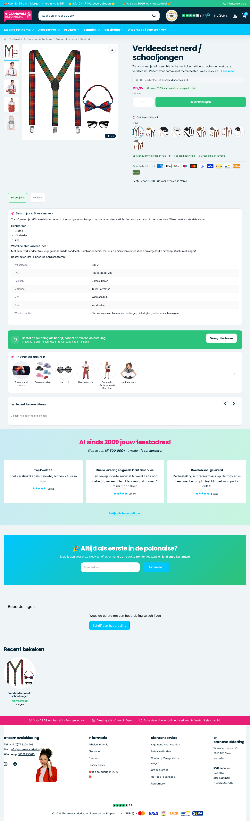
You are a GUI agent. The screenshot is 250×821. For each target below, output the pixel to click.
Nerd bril (85, 39)
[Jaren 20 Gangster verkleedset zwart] (163, 132)
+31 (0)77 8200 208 (21, 744)
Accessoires (47, 30)
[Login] (235, 15)
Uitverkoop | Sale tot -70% (147, 30)
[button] (149, 102)
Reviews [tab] (37, 197)
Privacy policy (96, 764)
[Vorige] (225, 403)
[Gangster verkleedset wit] (176, 132)
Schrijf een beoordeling (109, 625)
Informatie (97, 737)
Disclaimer (94, 751)
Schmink (90, 30)
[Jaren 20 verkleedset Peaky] (214, 132)
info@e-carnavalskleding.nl (27, 749)
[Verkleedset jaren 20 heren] (137, 144)
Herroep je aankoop (163, 776)
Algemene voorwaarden (165, 744)
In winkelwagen (200, 102)
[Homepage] (5, 39)
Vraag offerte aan (221, 338)
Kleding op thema (17, 30)
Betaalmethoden (161, 751)
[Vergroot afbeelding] (112, 49)
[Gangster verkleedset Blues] (188, 132)
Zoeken (154, 16)
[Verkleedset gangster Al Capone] (239, 132)
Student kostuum (66, 39)
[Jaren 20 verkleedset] (201, 132)
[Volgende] (234, 403)
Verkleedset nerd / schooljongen (19, 695)
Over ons (94, 757)
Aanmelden (156, 567)
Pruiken (70, 30)
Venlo (183, 181)
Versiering (112, 30)
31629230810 (26, 754)
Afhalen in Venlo (98, 744)
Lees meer (228, 71)
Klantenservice (164, 737)
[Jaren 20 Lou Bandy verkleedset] (150, 132)
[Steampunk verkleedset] (226, 132)
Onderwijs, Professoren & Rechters (31, 39)
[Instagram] (5, 764)
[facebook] (15, 764)
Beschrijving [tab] (18, 197)
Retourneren (158, 783)
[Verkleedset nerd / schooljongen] (137, 132)
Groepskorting (160, 769)
